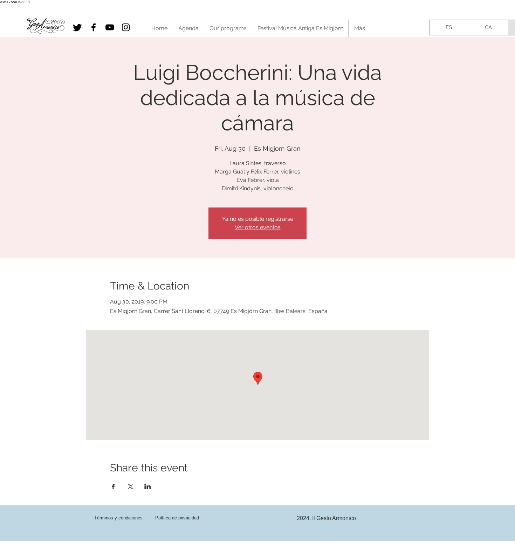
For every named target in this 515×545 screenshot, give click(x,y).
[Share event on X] (130, 486)
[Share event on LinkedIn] (147, 486)
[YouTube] (109, 27)
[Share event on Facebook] (113, 486)
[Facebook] (93, 27)
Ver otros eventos (258, 227)
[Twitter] (77, 27)
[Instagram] (126, 27)
